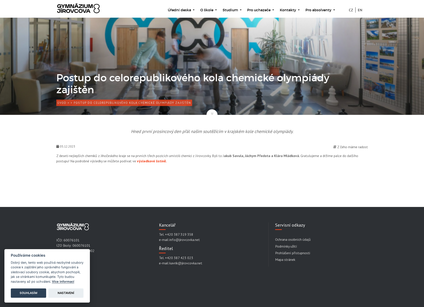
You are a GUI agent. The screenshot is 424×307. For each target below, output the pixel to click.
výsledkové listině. (152, 161)
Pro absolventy (318, 10)
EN (360, 10)
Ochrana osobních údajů (293, 239)
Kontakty (288, 10)
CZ (351, 10)
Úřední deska (180, 10)
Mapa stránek (285, 259)
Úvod (61, 103)
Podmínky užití (286, 246)
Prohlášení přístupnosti (292, 253)
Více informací (63, 281)
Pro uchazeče (259, 10)
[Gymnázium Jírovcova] (78, 10)
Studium (231, 10)
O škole (207, 10)
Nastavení (66, 293)
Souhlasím (28, 293)
